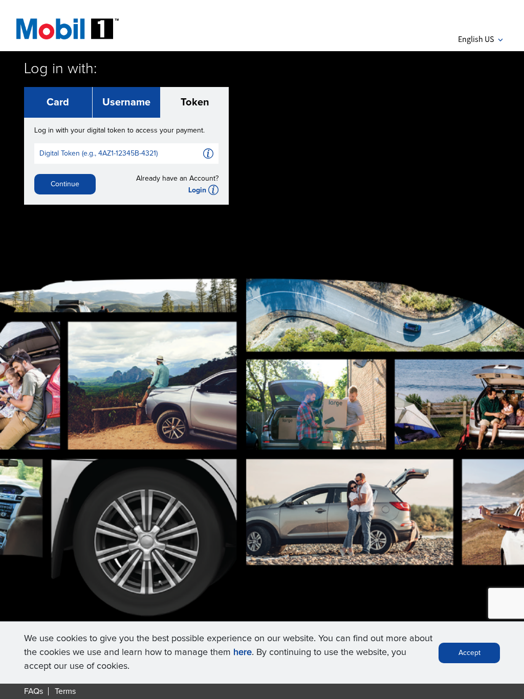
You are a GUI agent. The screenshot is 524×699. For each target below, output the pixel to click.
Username (126, 102)
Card (58, 102)
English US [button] (480, 39)
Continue (65, 184)
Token (195, 102)
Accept (469, 653)
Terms (65, 691)
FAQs (33, 691)
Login (197, 190)
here (242, 652)
